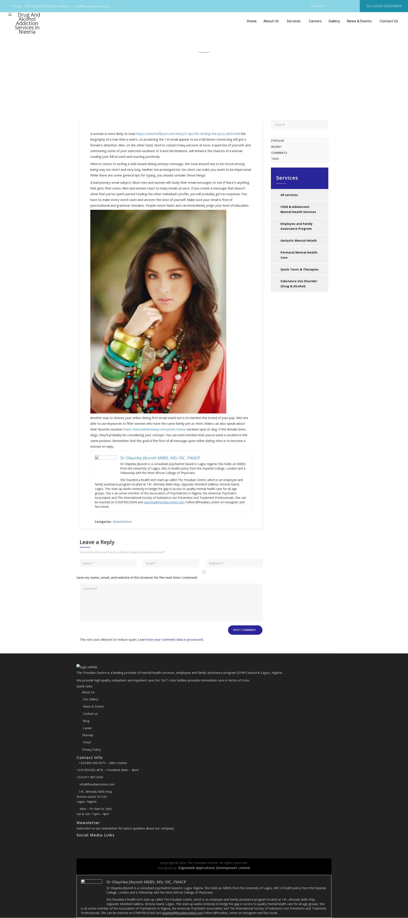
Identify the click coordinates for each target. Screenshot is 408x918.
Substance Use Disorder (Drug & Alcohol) (298, 283)
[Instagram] (85, 844)
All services (289, 195)
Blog (85, 721)
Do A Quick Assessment (384, 6)
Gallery (334, 21)
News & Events (359, 21)
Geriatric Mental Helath (298, 240)
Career (87, 728)
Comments (279, 153)
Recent (276, 147)
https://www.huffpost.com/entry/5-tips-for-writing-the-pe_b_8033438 (188, 133)
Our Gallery (90, 699)
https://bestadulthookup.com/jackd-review (154, 429)
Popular (277, 140)
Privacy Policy (91, 749)
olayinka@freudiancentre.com (164, 502)
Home (252, 21)
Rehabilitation (122, 522)
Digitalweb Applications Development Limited (214, 868)
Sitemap (87, 735)
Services (294, 21)
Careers (315, 21)
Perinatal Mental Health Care (298, 254)
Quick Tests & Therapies (299, 269)
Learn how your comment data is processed (170, 639)
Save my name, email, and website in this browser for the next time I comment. (137, 577)
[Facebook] (78, 844)
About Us (271, 21)
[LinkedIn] (88, 844)
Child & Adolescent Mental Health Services (298, 209)
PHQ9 (86, 742)
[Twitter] (81, 844)
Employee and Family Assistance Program (296, 226)
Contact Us (389, 21)
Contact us (90, 714)
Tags (275, 159)
